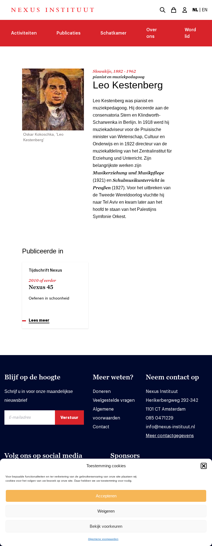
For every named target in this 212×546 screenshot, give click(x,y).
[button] (203, 466)
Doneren (102, 391)
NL (195, 10)
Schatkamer (113, 33)
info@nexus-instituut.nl (170, 427)
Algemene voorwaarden (103, 538)
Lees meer (39, 320)
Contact (101, 427)
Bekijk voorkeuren (106, 526)
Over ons (151, 33)
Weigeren (106, 511)
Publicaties (69, 33)
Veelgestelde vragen (114, 400)
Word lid (190, 33)
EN (205, 10)
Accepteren (106, 496)
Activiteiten (24, 33)
